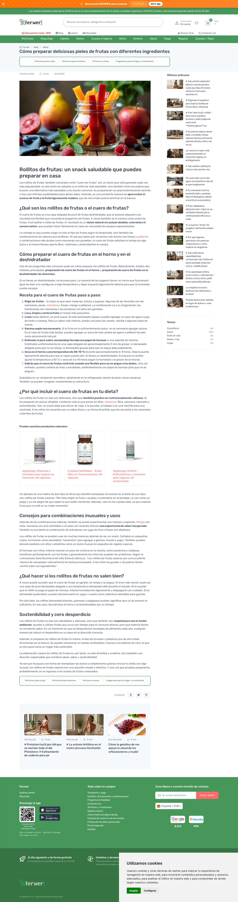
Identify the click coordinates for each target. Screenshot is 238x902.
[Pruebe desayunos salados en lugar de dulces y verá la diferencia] (175, 303)
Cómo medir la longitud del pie (102, 814)
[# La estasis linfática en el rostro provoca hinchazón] (85, 724)
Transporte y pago (96, 792)
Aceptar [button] (133, 890)
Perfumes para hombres (74, 61)
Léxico (74, 33)
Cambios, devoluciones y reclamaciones (108, 796)
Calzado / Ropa (204, 38)
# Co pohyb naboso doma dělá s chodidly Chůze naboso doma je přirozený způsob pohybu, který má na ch (199, 138)
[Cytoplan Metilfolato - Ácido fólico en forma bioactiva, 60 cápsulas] (85, 448)
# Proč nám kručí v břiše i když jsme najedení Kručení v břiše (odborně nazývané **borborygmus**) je (198, 119)
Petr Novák (30, 739)
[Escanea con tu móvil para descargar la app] (28, 814)
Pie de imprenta (95, 825)
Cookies (91, 829)
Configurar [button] (150, 890)
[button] (50, 810)
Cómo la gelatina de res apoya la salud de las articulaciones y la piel (123, 748)
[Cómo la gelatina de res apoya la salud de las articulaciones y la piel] (127, 724)
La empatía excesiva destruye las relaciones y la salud (198, 290)
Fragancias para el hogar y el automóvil (134, 61)
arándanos (52, 305)
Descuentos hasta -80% (38, 33)
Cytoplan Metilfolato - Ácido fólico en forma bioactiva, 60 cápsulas (85, 474)
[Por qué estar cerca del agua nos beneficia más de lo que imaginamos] (175, 181)
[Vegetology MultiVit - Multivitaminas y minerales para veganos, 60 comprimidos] (130, 448)
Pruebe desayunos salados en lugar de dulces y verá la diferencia (199, 303)
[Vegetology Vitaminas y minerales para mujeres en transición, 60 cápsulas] (39, 448)
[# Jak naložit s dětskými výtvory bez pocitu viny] (175, 169)
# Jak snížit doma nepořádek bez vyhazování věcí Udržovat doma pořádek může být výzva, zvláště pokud (199, 259)
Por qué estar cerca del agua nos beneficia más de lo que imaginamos (199, 181)
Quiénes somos (27, 792)
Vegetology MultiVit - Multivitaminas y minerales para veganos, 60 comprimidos (129, 475)
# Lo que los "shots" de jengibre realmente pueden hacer (199, 228)
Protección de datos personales (103, 822)
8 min (46, 73)
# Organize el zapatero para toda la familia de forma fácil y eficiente (197, 103)
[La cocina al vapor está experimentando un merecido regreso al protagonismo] (175, 155)
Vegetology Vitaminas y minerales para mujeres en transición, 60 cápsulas (38, 474)
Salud (45, 47)
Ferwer (26, 47)
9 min (47, 739)
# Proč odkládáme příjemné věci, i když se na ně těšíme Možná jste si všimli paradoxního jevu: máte (199, 213)
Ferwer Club (187, 33)
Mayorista (91, 33)
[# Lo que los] (175, 228)
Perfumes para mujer (45, 61)
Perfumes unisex (100, 61)
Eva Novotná (115, 739)
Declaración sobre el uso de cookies (105, 818)
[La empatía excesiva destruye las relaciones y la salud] (175, 291)
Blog (60, 33)
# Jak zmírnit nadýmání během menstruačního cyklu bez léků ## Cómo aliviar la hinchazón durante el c (198, 88)
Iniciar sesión (207, 795)
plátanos (143, 236)
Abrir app (155, 4)
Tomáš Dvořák (26, 73)
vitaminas (110, 401)
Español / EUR (170, 806)
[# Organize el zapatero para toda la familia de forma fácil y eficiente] (175, 103)
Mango (140, 522)
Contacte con (208, 33)
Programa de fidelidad (98, 800)
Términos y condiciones (99, 807)
